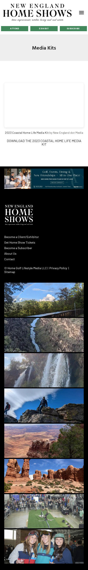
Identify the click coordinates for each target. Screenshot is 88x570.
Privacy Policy (58, 268)
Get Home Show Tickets (19, 242)
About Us (10, 253)
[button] (81, 12)
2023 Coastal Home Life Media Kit (27, 132)
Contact (9, 259)
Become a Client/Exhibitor (21, 237)
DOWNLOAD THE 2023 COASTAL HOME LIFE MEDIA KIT (44, 142)
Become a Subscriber (18, 248)
